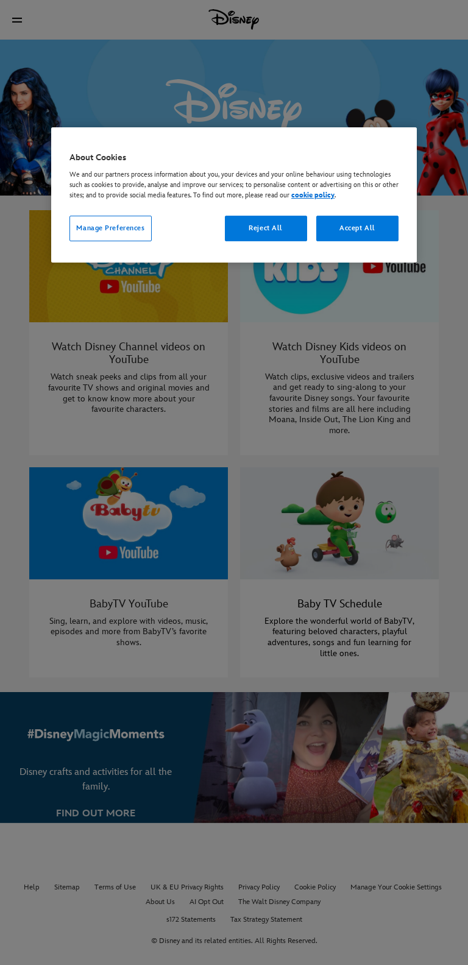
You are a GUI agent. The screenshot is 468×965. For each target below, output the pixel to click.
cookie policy (313, 195)
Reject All (266, 228)
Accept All (357, 228)
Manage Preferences (110, 228)
